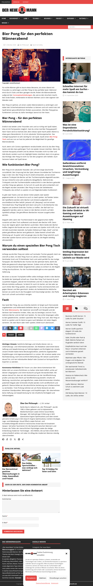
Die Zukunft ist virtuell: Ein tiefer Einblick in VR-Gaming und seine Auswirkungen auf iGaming (76, 213)
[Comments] (85, 308)
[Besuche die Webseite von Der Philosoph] (3, 439)
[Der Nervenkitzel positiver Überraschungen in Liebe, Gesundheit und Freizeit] (11, 460)
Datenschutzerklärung (43, 583)
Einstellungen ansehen (58, 578)
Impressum (54, 583)
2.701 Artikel (45, 403)
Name (4, 516)
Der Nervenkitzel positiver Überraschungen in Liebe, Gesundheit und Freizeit (11, 474)
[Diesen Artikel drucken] (31, 328)
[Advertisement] (77, 42)
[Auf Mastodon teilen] (41, 328)
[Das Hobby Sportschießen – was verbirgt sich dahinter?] (31, 457)
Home (4, 18)
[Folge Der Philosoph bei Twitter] (14, 439)
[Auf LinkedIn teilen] (15, 328)
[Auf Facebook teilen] (4, 328)
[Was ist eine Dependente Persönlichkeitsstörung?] (77, 111)
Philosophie (6, 2)
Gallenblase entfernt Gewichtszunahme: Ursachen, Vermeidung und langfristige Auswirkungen (75, 169)
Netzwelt (83, 18)
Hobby (20, 335)
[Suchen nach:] (79, 27)
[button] (66, 553)
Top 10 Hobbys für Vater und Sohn (50, 470)
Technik (36, 18)
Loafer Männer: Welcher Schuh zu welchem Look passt (75, 386)
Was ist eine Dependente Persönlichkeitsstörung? (76, 127)
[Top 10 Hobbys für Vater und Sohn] (51, 460)
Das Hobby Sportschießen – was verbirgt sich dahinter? (29, 466)
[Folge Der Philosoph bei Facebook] (6, 439)
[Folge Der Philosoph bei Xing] (22, 439)
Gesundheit (13, 18)
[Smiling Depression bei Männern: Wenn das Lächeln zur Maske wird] (77, 238)
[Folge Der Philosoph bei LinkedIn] (18, 439)
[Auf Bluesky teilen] (52, 328)
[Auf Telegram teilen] (47, 328)
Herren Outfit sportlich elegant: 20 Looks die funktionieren (74, 331)
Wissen (4, 23)
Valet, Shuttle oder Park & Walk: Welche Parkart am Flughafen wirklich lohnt (75, 340)
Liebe (25, 18)
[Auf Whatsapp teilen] (36, 328)
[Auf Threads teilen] (57, 328)
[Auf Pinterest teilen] (20, 328)
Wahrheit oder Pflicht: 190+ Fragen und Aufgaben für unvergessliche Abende (76, 360)
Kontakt (25, 2)
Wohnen (47, 18)
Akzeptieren (31, 578)
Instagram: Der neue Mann (41, 547)
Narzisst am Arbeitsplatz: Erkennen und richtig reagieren (76, 293)
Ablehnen (42, 578)
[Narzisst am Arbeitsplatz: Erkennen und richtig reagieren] (77, 277)
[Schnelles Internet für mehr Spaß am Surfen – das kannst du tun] (77, 73)
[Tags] (76, 308)
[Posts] (67, 308)
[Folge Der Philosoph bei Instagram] (10, 439)
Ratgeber (70, 18)
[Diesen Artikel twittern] (10, 328)
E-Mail (4, 522)
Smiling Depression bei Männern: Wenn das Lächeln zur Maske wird (76, 254)
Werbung (16, 2)
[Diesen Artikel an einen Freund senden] (25, 328)
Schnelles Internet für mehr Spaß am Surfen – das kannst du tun (76, 89)
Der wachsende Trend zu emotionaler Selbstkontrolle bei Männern (76, 369)
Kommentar (6, 499)
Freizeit (59, 18)
